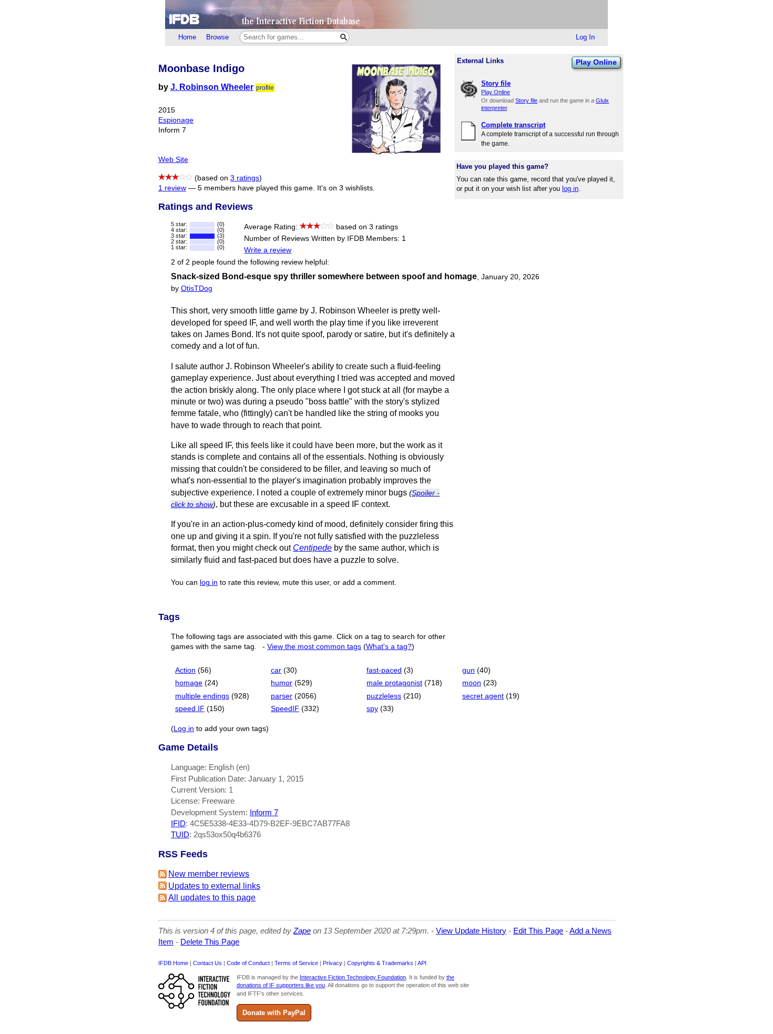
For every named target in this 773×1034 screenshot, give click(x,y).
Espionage (176, 120)
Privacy (332, 963)
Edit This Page (538, 930)
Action (185, 670)
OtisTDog (196, 288)
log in (570, 188)
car (276, 670)
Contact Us (207, 963)
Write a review (267, 250)
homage (188, 683)
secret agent (483, 696)
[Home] (386, 14)
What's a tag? (389, 647)
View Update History (471, 930)
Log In (585, 37)
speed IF (190, 709)
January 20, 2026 (510, 277)
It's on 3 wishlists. (346, 188)
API (422, 963)
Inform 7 (264, 812)
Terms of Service (296, 963)
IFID (178, 823)
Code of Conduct (248, 963)
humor (281, 683)
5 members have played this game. (256, 188)
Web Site (173, 160)
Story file (526, 100)
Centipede (312, 547)
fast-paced (384, 670)
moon (471, 683)
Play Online (596, 62)
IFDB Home (173, 963)
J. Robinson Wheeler (211, 87)
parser (281, 696)
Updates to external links (214, 885)
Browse (217, 37)
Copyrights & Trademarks (380, 963)
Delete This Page (209, 941)
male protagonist (394, 683)
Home (187, 37)
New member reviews (208, 873)
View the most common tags (314, 647)
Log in (184, 729)
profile (265, 88)
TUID (180, 834)
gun (468, 670)
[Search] (344, 37)
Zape (302, 930)
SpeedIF (285, 709)
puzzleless (384, 696)
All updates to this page (212, 897)
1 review (172, 188)
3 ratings (244, 178)
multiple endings (202, 696)
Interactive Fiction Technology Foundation (353, 977)
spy (372, 709)
